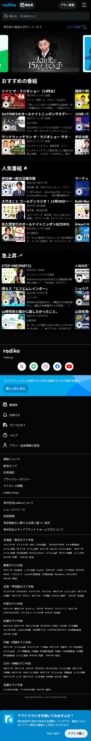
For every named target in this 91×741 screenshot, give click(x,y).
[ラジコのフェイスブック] (57, 367)
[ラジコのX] (22, 367)
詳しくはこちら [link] (15, 388)
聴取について (11, 459)
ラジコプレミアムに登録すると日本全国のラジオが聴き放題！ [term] (41, 381)
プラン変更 (67, 5)
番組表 (29, 5)
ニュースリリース (14, 509)
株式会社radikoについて (18, 503)
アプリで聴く (76, 733)
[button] (77, 27)
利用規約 (8, 472)
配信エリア (10, 466)
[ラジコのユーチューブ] (69, 367)
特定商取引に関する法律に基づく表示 (26, 523)
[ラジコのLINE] (33, 367)
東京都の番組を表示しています (22, 27)
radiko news (11, 492)
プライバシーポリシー (17, 479)
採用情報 (8, 516)
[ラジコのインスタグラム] (45, 366)
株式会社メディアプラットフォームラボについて (33, 529)
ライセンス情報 (13, 486)
